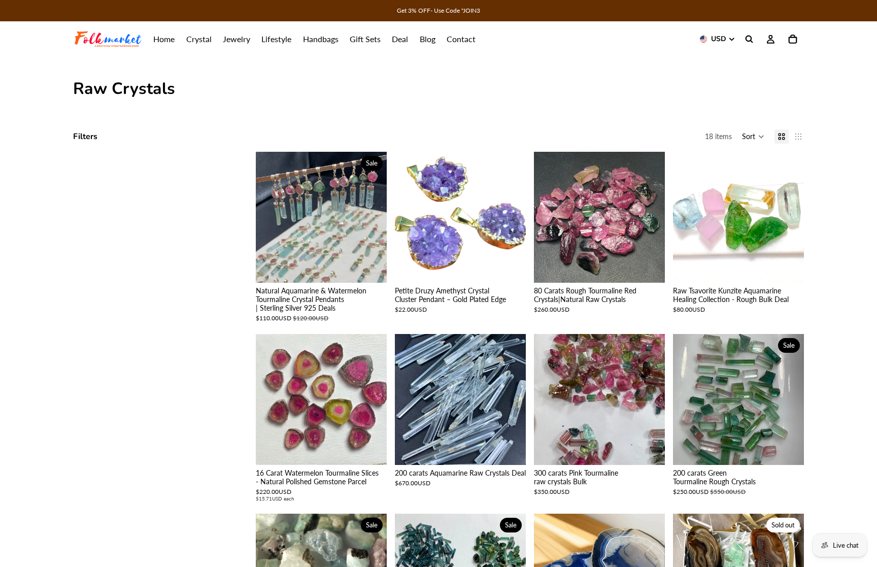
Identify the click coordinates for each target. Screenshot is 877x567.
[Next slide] (371, 217)
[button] (753, 136)
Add (518, 266)
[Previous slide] (271, 217)
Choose (379, 266)
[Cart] (793, 39)
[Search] (749, 39)
